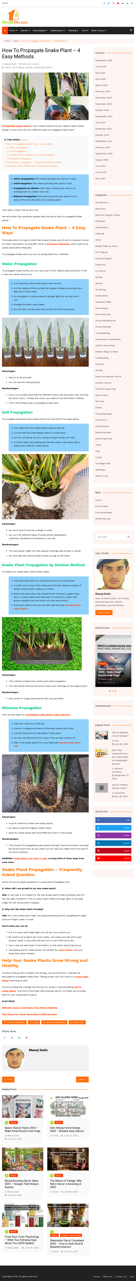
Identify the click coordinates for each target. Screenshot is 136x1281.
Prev (9, 1079)
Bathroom (100, 208)
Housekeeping (102, 333)
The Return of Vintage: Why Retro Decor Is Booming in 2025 (66, 1184)
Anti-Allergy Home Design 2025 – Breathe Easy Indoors (67, 1129)
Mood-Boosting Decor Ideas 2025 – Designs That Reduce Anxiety (22, 1184)
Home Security (103, 314)
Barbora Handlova (117, 770)
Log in (98, 500)
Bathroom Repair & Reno (107, 215)
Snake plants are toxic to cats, (31, 858)
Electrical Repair (103, 258)
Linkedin (127, 3)
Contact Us (120, 1276)
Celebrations (56, 30)
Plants (49, 67)
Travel (98, 457)
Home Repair (39, 30)
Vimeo (132, 3)
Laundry (99, 364)
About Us (107, 1276)
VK (123, 3)
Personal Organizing (105, 389)
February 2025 (102, 91)
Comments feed (103, 512)
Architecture (101, 202)
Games (98, 277)
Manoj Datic (10, 64)
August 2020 (102, 160)
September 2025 (103, 60)
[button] (110, 691)
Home (5, 3)
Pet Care (99, 401)
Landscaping (101, 358)
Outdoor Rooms (103, 382)
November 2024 (103, 104)
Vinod (55, 1135)
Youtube (118, 3)
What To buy (97, 30)
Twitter (109, 3)
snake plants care (68, 950)
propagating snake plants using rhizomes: (48, 714)
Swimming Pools (103, 438)
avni (116, 740)
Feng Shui (100, 264)
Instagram (113, 3)
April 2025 (100, 79)
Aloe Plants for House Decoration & (21, 1014)
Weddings (100, 469)
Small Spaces (102, 426)
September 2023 (103, 141)
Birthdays (100, 221)
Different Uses (49, 1014)
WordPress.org (102, 518)
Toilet (98, 445)
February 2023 (102, 147)
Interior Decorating (71, 1235)
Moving (99, 370)
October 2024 (102, 110)
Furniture (100, 271)
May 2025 (100, 73)
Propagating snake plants (16, 126)
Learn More (104, 612)
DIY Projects (18, 67)
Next (81, 1079)
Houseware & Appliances (108, 339)
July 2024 (100, 122)
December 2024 (103, 97)
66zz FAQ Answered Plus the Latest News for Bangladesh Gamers (120, 757)
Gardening (39, 67)
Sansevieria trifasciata (55, 1022)
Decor (12, 30)
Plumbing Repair (103, 414)
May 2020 (100, 178)
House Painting (103, 326)
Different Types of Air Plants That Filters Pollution (29, 1007)
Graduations (101, 295)
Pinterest (26, 1037)
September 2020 (103, 153)
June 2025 (100, 66)
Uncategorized (102, 463)
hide (24, 140)
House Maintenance (105, 320)
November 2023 (103, 128)
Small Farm (101, 420)
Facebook (104, 3)
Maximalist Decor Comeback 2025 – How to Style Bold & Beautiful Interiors (67, 1243)
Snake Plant (78, 1022)
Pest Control (101, 395)
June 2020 (100, 172)
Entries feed (101, 506)
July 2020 (100, 166)
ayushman (119, 793)
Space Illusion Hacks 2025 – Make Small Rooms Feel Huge (22, 1129)
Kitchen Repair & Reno (106, 351)
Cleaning (72, 30)
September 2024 (103, 116)
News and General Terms (108, 376)
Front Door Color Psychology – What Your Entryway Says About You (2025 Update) (22, 1240)
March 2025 (101, 85)
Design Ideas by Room (106, 246)
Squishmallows (103, 432)
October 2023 (102, 135)
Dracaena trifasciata (58, 244)
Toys (84, 30)
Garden (24, 30)
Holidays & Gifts (103, 302)
